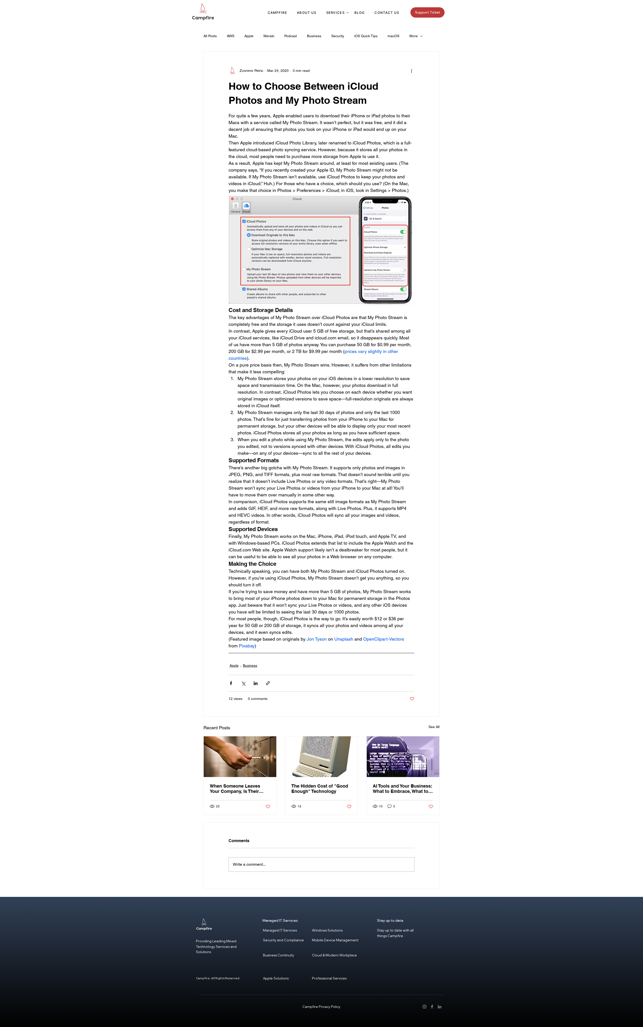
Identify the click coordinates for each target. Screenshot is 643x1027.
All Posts (210, 36)
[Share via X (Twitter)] (243, 683)
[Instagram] (424, 1006)
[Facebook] (432, 1006)
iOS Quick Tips (366, 36)
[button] (335, 13)
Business (314, 36)
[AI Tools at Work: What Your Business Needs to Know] (403, 756)
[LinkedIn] (439, 1006)
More (413, 36)
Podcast (290, 36)
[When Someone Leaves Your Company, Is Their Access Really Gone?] (240, 756)
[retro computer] (321, 756)
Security (337, 36)
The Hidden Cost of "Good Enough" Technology (319, 788)
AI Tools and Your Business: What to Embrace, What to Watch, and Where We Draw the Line (402, 788)
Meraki (268, 36)
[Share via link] (267, 683)
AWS (230, 36)
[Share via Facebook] (231, 683)
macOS (393, 36)
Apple (248, 36)
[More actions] (411, 71)
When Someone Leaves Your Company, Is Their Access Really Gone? (235, 788)
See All (434, 727)
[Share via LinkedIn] (255, 683)
